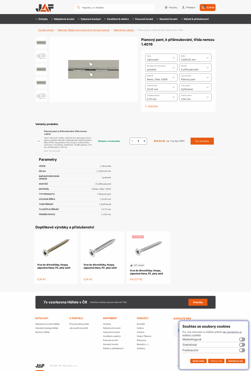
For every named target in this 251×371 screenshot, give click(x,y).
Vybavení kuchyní (91, 19)
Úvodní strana (46, 30)
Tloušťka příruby (153, 95)
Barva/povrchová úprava (156, 66)
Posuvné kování (144, 19)
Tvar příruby (185, 86)
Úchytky (43, 19)
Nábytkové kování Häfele (47, 324)
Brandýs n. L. (143, 344)
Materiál (150, 76)
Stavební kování (168, 19)
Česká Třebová (144, 336)
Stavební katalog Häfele (46, 328)
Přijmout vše (216, 361)
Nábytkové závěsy (124, 30)
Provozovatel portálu (79, 324)
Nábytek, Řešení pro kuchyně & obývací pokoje (84, 30)
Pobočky (173, 7)
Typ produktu (186, 76)
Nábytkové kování (64, 19)
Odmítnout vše (235, 361)
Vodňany (141, 348)
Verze (149, 56)
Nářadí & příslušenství (196, 19)
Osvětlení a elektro (112, 336)
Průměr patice (186, 95)
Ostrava (140, 332)
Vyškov (140, 328)
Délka (183, 56)
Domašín (141, 324)
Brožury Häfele (42, 332)
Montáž (184, 66)
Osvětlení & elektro (118, 19)
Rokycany (141, 340)
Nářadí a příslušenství (113, 348)
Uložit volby (198, 361)
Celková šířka (152, 86)
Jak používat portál (78, 328)
